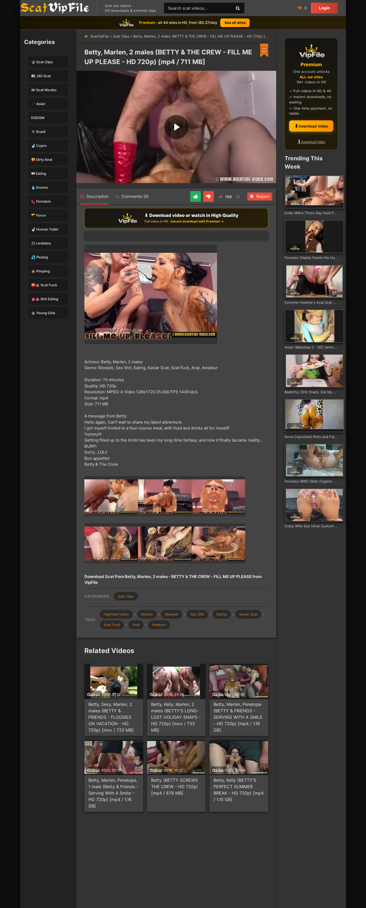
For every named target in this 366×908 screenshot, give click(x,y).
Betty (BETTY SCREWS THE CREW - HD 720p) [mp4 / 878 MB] (174, 786)
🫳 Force (38, 215)
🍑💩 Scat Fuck (44, 285)
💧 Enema (39, 187)
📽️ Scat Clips (42, 62)
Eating (221, 614)
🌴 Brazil (38, 131)
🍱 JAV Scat (41, 76)
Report (263, 196)
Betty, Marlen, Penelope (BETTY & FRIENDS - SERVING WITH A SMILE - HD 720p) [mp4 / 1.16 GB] (238, 717)
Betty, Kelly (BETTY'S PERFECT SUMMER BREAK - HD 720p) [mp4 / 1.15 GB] (239, 789)
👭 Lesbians (41, 243)
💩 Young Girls (43, 313)
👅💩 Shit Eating (44, 299)
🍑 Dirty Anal (41, 159)
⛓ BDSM (37, 118)
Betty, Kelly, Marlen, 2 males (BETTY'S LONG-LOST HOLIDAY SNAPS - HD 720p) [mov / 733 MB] (176, 717)
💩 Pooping (40, 271)
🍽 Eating (38, 173)
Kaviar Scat (248, 614)
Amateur (159, 624)
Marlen (147, 614)
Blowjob (171, 614)
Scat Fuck (112, 624)
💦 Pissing (39, 257)
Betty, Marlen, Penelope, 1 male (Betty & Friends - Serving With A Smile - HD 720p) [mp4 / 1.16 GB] (113, 793)
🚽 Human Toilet (44, 229)
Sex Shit (197, 614)
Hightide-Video (116, 614)
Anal (136, 624)
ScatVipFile (99, 36)
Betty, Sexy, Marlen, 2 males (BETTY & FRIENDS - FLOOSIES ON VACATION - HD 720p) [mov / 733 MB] (111, 717)
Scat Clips (121, 36)
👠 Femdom (41, 201)
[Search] (237, 8)
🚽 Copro (39, 145)
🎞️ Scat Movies (44, 90)
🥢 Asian (38, 104)
